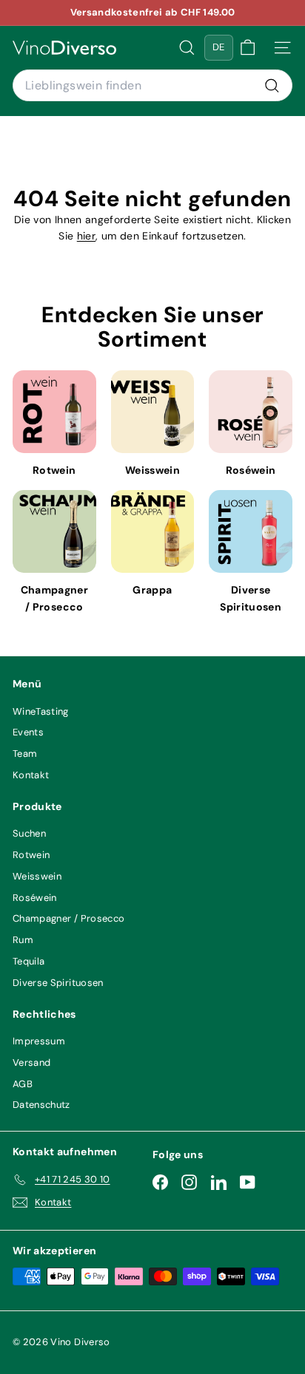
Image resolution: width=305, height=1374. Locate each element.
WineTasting (41, 711)
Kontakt (31, 775)
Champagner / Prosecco (68, 918)
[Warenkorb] (247, 47)
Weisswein (37, 876)
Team (25, 753)
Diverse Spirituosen (58, 982)
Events (28, 732)
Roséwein (35, 897)
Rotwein (31, 854)
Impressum (39, 1041)
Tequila (28, 961)
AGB (23, 1084)
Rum (23, 939)
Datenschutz (41, 1104)
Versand (31, 1062)
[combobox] (152, 85)
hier (86, 235)
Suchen (29, 833)
